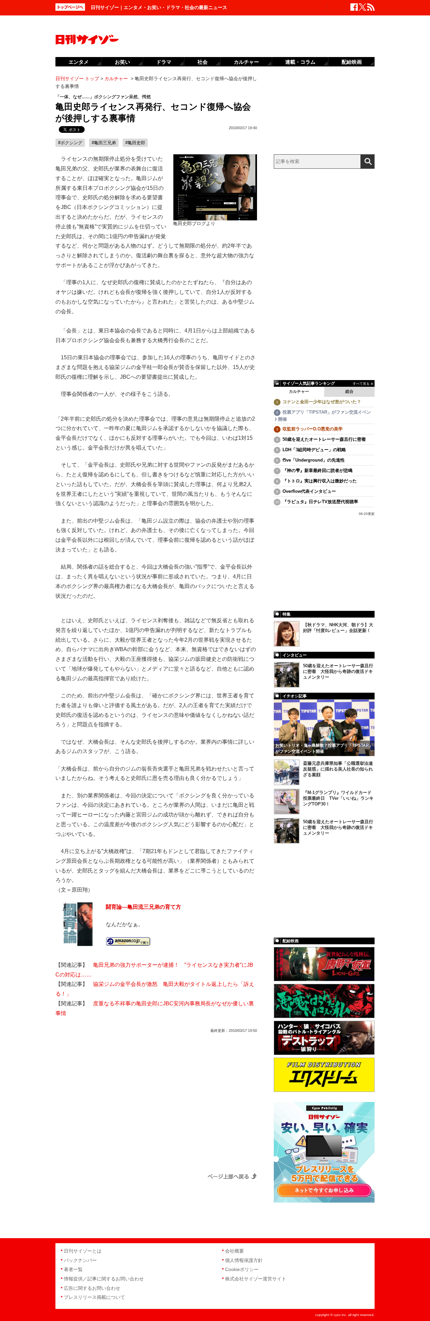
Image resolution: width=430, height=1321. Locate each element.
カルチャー (299, 391)
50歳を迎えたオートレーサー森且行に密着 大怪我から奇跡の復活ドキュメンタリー (338, 671)
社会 (203, 62)
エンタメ (79, 62)
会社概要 (234, 1251)
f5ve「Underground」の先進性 (314, 460)
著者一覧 (73, 1269)
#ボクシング (70, 142)
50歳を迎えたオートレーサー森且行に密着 (324, 439)
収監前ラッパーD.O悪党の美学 (313, 428)
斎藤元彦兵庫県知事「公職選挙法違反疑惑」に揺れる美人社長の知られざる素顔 (338, 769)
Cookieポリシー (242, 1269)
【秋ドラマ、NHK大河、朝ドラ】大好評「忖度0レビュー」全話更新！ (338, 627)
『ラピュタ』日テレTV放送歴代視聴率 (320, 501)
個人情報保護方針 (244, 1260)
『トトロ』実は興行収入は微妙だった (320, 480)
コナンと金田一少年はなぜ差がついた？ (322, 401)
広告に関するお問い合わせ (92, 1288)
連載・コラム (300, 62)
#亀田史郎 (135, 142)
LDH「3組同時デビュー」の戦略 (314, 449)
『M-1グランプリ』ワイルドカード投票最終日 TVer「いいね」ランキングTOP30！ (338, 798)
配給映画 (352, 62)
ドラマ (163, 62)
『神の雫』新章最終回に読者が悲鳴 (317, 470)
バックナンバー (80, 1260)
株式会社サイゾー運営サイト (255, 1278)
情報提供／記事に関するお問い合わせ (104, 1278)
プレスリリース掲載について (94, 1297)
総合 (349, 391)
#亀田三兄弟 (104, 142)
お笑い (122, 62)
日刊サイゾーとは (82, 1251)
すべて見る (361, 383)
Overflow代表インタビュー (309, 491)
